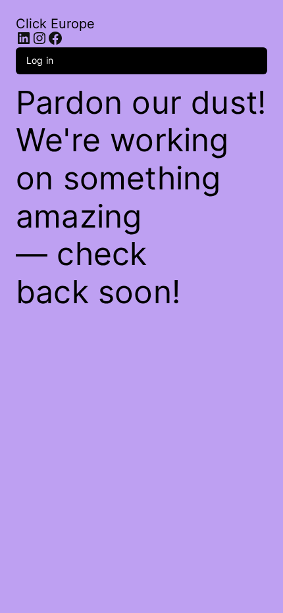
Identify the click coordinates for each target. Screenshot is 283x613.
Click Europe (55, 24)
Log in (39, 60)
